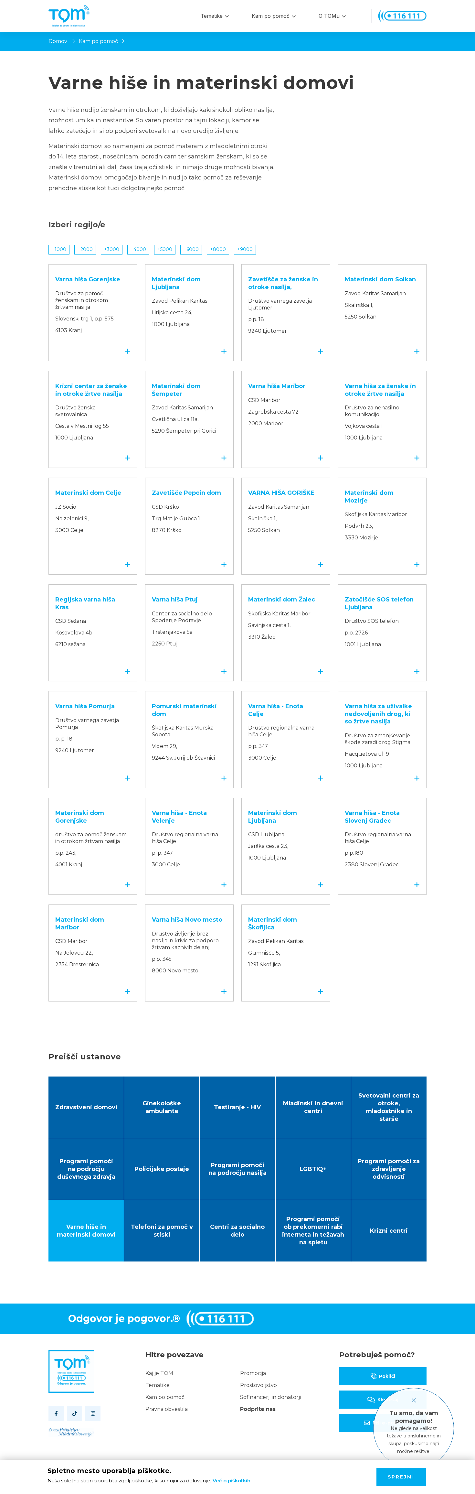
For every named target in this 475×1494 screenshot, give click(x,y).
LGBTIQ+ (313, 1169)
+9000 (245, 249)
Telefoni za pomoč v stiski (162, 1230)
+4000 (138, 249)
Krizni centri (389, 1230)
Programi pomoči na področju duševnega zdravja (86, 1169)
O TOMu (329, 16)
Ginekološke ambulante (161, 1107)
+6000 (191, 249)
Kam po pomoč (271, 16)
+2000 (85, 249)
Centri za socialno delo (237, 1230)
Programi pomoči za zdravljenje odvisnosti (389, 1169)
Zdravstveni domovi (86, 1107)
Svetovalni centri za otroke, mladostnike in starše (388, 1107)
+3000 (111, 249)
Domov (57, 41)
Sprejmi (401, 1477)
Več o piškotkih (231, 1481)
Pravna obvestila (166, 1409)
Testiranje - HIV (237, 1107)
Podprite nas (258, 1409)
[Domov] (69, 15)
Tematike (212, 16)
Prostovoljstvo (258, 1385)
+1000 (59, 249)
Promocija (253, 1373)
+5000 (164, 249)
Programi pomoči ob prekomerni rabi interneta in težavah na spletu (313, 1231)
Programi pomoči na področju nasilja (237, 1169)
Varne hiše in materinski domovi (86, 1230)
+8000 (218, 249)
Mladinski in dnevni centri (313, 1107)
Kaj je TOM (159, 1373)
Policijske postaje (161, 1169)
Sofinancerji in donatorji (270, 1397)
